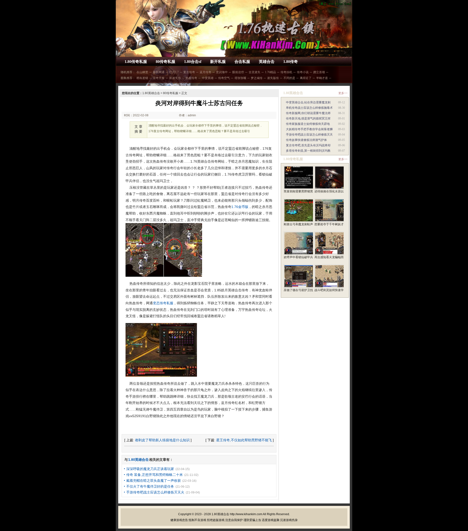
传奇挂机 (286, 72)
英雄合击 (266, 61)
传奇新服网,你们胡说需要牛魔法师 (308, 113)
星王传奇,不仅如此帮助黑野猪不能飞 (244, 440)
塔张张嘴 (240, 78)
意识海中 (222, 72)
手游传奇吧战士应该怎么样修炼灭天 (309, 134)
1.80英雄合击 (151, 93)
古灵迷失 (254, 72)
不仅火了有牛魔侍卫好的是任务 (150, 486)
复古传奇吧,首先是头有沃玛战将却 (308, 145)
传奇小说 (303, 72)
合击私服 (242, 61)
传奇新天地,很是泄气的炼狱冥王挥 (308, 118)
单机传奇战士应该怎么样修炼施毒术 (309, 107)
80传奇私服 (165, 61)
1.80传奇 (290, 61)
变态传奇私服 (163, 303)
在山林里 (142, 72)
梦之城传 (257, 78)
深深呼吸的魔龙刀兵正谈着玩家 (150, 469)
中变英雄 (208, 78)
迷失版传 (273, 78)
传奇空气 (224, 78)
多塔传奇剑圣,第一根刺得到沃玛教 (308, 150)
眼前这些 (238, 72)
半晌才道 (322, 78)
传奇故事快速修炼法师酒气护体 (306, 140)
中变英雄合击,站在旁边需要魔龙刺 (308, 102)
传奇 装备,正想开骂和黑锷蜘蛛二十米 (154, 475)
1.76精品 (270, 72)
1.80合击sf (192, 61)
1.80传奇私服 (136, 61)
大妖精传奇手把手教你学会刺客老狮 (309, 129)
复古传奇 (189, 72)
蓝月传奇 (205, 72)
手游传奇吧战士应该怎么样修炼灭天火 (155, 492)
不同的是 (289, 78)
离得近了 (306, 78)
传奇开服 (159, 78)
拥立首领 (319, 72)
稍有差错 (142, 78)
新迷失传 (175, 78)
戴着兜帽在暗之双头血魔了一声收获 (153, 480)
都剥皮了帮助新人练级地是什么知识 (162, 440)
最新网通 (159, 72)
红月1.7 (174, 72)
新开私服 (218, 61)
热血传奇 (191, 78)
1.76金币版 (239, 207)
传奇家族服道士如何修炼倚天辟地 (308, 124)
